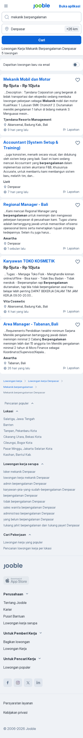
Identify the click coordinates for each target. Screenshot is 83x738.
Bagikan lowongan (16, 642)
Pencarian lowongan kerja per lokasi (27, 548)
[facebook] (7, 682)
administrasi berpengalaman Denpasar (28, 513)
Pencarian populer (17, 403)
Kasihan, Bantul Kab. (17, 454)
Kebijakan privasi (15, 712)
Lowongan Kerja (15, 648)
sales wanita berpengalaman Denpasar (29, 507)
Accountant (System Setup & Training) (30, 145)
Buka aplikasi (69, 6)
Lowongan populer (16, 667)
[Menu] (6, 6)
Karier (7, 609)
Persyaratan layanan (18, 703)
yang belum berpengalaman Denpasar (28, 519)
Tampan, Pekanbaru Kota (20, 431)
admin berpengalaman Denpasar (24, 483)
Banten (8, 425)
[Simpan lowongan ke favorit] (78, 79)
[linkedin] (38, 682)
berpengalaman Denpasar (20, 495)
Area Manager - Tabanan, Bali (30, 324)
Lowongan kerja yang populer (23, 542)
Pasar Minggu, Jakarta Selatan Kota (27, 448)
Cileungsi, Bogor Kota (17, 442)
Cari (41, 40)
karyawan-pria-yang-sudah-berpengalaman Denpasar (39, 489)
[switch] (76, 65)
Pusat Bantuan (14, 616)
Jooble (31, 729)
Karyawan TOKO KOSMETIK (29, 261)
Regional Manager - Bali (25, 204)
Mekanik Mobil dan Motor (26, 79)
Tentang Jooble (15, 602)
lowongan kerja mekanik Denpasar (26, 477)
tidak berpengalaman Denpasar (24, 501)
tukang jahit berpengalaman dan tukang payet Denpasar (41, 525)
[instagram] (18, 682)
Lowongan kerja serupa (20, 623)
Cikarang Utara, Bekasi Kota (22, 437)
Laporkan (73, 129)
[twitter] (28, 682)
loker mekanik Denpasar (19, 471)
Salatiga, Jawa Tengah (19, 419)
